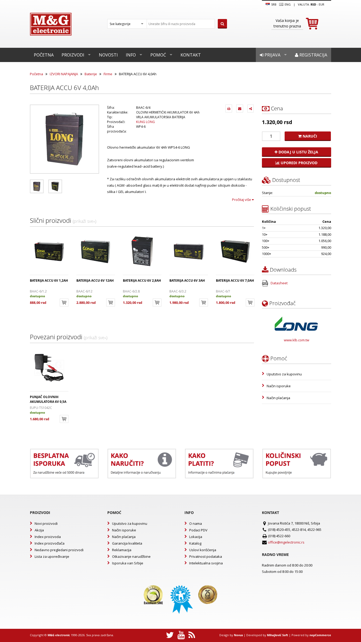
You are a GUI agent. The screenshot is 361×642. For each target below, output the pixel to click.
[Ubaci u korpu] (64, 302)
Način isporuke (279, 386)
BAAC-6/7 (223, 291)
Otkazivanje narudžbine (131, 556)
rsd (313, 4)
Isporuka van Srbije (127, 563)
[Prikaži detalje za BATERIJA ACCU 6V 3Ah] (188, 251)
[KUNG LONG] (296, 323)
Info (131, 55)
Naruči (309, 136)
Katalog (195, 543)
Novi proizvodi (46, 523)
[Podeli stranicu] (250, 108)
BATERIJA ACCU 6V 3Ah (187, 280)
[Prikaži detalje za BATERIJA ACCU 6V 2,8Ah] (142, 251)
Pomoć (158, 55)
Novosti (108, 55)
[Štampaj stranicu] (228, 108)
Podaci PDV (198, 530)
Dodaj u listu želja (297, 151)
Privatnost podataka (205, 556)
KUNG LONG (145, 122)
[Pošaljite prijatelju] (239, 108)
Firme (108, 74)
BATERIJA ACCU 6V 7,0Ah (235, 280)
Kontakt (191, 55)
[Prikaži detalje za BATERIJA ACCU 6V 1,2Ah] (49, 251)
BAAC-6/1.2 (38, 291)
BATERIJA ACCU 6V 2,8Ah (142, 280)
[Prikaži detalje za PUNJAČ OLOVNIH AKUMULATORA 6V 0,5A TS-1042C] (49, 367)
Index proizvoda (48, 536)
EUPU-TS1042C (41, 407)
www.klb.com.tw (296, 340)
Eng (287, 4)
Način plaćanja (278, 397)
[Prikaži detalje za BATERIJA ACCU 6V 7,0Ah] (235, 251)
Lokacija (195, 536)
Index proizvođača (49, 543)
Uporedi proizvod (298, 162)
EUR (321, 4)
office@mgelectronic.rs (286, 542)
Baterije (91, 74)
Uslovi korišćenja (202, 549)
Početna (44, 55)
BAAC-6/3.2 (177, 291)
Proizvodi (73, 55)
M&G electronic (59, 635)
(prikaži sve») (84, 221)
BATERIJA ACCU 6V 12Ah (95, 280)
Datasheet (279, 283)
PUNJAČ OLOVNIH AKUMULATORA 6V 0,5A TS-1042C (48, 402)
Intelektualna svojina (206, 563)
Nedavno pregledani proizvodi (59, 549)
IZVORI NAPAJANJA (64, 74)
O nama (195, 523)
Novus (238, 635)
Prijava (271, 55)
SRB (273, 4)
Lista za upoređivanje (52, 556)
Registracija (312, 55)
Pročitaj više (242, 199)
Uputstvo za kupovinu (284, 374)
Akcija (39, 530)
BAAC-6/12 (84, 291)
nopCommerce (320, 635)
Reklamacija (121, 549)
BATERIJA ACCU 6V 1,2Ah (49, 280)
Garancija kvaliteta (127, 543)
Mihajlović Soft (277, 635)
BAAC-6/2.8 (131, 291)
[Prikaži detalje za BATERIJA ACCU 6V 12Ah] (95, 251)
